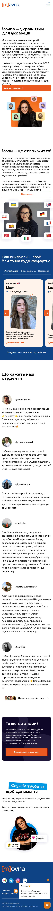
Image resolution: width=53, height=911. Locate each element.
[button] (48, 4)
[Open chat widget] (47, 905)
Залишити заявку (13, 88)
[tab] (11, 271)
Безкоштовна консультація (26, 752)
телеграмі (7, 810)
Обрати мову (26, 194)
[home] (11, 4)
